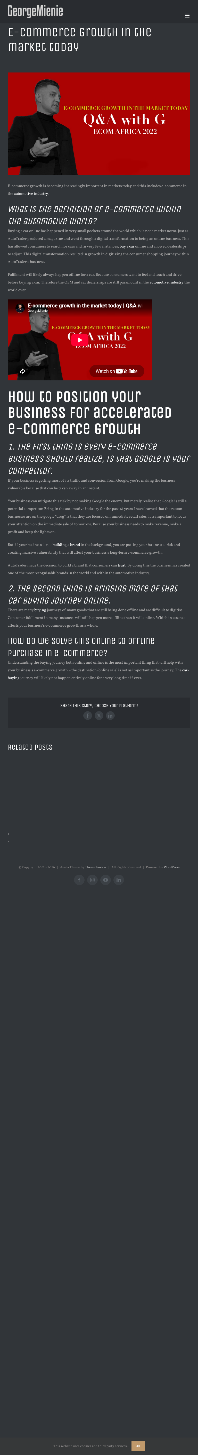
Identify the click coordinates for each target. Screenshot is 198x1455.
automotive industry (31, 194)
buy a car (127, 246)
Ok (138, 1446)
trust (122, 565)
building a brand (66, 545)
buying (40, 610)
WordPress (172, 867)
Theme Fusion (95, 867)
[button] (99, 834)
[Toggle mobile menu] (187, 15)
